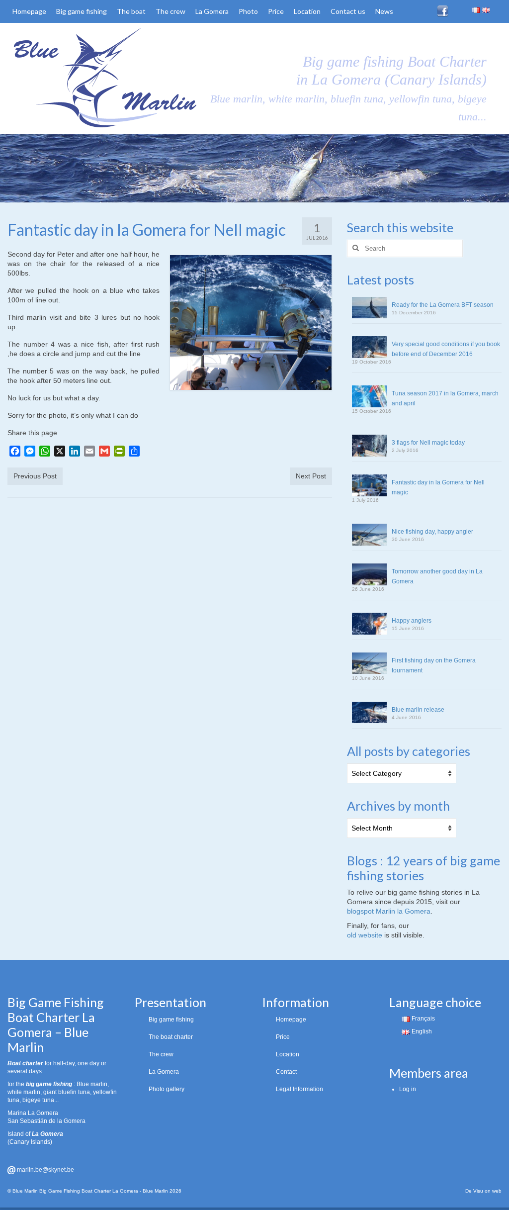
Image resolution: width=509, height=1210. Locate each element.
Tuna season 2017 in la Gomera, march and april (445, 398)
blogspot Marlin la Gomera (388, 911)
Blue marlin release (418, 709)
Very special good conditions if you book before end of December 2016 (446, 349)
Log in (407, 1089)
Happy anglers (411, 620)
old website (364, 935)
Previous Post (35, 476)
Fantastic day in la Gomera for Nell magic (438, 487)
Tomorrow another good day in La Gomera (437, 576)
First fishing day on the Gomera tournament (434, 665)
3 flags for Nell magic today (428, 442)
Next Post (311, 476)
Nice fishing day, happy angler (432, 531)
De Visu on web (483, 1191)
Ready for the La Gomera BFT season (443, 304)
